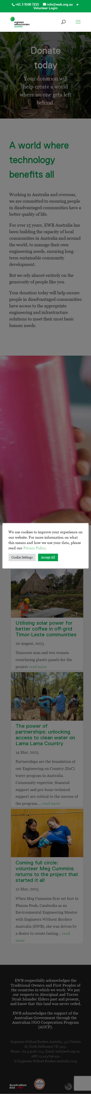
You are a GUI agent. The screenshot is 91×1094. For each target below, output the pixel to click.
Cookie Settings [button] (22, 557)
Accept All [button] (48, 557)
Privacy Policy (34, 548)
